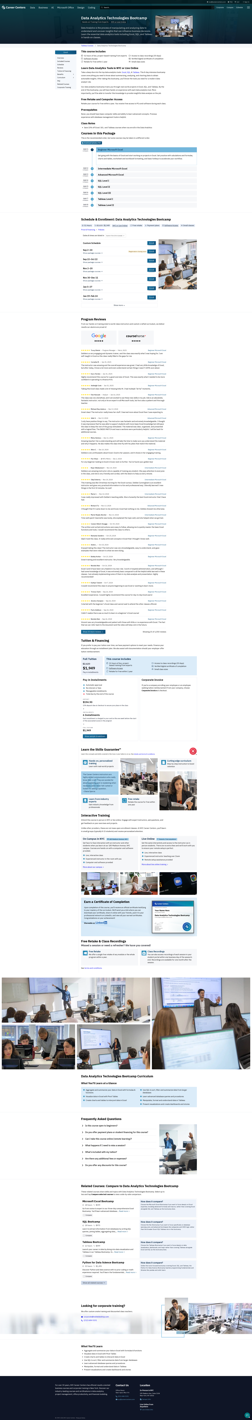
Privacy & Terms (80, 1418)
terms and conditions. (93, 968)
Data (32, 7)
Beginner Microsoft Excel (157, 350)
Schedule (239, 7)
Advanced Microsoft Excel (156, 409)
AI (52, 7)
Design (80, 7)
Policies (101, 230)
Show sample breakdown (95, 736)
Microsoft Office (65, 7)
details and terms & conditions (144, 754)
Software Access (171, 225)
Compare (230, 7)
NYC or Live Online (118, 22)
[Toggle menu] (248, 7)
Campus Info (146, 1399)
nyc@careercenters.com (126, 1399)
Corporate (220, 7)
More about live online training (154, 864)
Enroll (66, 52)
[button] (247, 1415)
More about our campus (93, 867)
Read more (123, 1211)
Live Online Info (147, 1410)
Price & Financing (88, 230)
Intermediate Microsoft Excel (155, 468)
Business (43, 7)
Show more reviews (92, 632)
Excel (124, 72)
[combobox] (157, 7)
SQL (128, 72)
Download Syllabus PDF (92, 143)
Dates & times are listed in (93, 235)
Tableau (136, 72)
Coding (91, 7)
